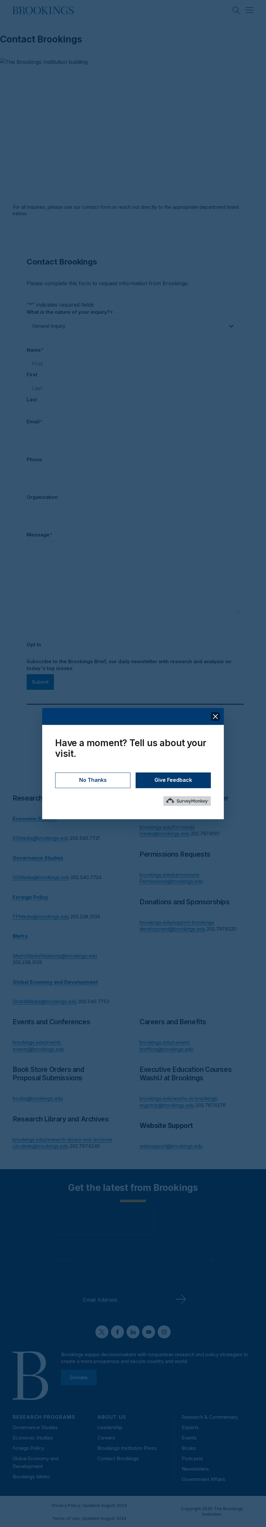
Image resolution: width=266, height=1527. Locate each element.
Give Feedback (173, 780)
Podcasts (192, 1458)
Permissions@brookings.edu (171, 881)
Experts (190, 1427)
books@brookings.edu (38, 1098)
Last (32, 399)
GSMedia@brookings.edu (41, 877)
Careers (106, 1438)
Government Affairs (203, 1479)
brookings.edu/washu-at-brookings (178, 1098)
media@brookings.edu (164, 833)
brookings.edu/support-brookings (176, 922)
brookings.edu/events (37, 1042)
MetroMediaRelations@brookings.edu (55, 956)
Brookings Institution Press (127, 1448)
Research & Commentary (210, 1417)
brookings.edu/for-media (167, 827)
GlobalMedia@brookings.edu (45, 1001)
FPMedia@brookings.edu (41, 916)
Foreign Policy (28, 1448)
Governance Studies (35, 1427)
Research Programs (44, 1417)
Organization (42, 497)
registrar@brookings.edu (166, 1105)
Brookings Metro (31, 1477)
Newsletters (195, 1469)
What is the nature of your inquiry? (70, 312)
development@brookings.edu (172, 929)
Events (189, 1438)
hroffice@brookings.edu (166, 1049)
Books (189, 1448)
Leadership (109, 1427)
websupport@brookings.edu (171, 1146)
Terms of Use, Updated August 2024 (89, 1518)
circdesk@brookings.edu (40, 1146)
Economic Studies (33, 1438)
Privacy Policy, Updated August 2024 (89, 1505)
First (32, 374)
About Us (111, 1417)
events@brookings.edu (38, 1049)
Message (39, 535)
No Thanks (93, 780)
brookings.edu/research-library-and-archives (62, 1139)
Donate (79, 1377)
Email (34, 421)
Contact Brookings (118, 1458)
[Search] (236, 10)
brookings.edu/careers (164, 1042)
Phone (34, 459)
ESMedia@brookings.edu (41, 838)
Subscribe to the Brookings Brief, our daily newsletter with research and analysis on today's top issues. (129, 664)
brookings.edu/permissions (169, 875)
